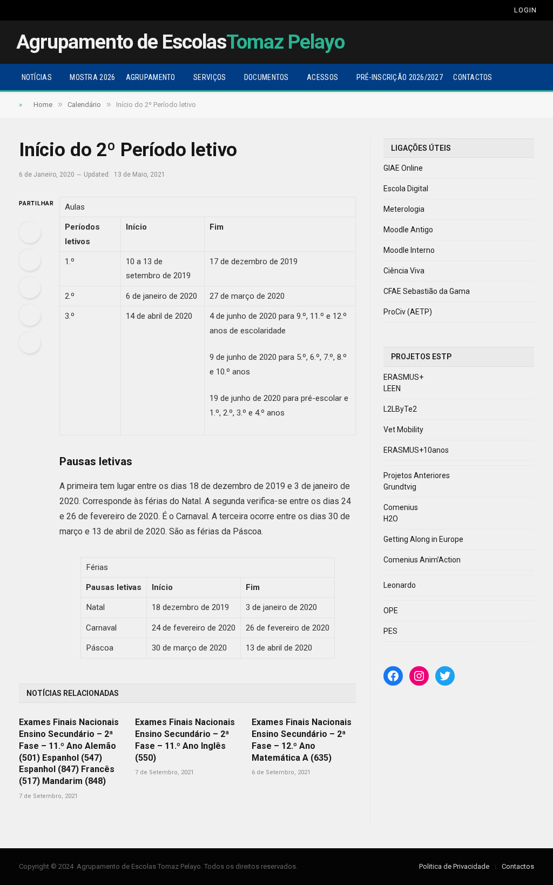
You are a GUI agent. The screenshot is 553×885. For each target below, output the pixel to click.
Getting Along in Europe (423, 539)
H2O (390, 518)
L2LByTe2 (400, 409)
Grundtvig (399, 486)
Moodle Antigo (408, 229)
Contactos (473, 77)
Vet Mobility (403, 429)
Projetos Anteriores (416, 475)
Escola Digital (405, 188)
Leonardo (399, 585)
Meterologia (403, 209)
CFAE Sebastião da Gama (426, 291)
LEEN (392, 388)
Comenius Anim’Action (422, 559)
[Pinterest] (30, 315)
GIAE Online (403, 168)
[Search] (494, 10)
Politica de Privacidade (454, 866)
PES (390, 631)
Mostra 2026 (92, 77)
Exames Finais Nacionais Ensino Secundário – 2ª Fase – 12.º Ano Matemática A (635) (302, 739)
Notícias (37, 77)
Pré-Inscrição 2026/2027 (399, 77)
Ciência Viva (403, 270)
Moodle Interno (409, 250)
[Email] (30, 342)
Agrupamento (151, 77)
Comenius (400, 507)
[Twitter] (30, 260)
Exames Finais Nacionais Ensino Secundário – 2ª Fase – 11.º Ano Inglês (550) (185, 739)
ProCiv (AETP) (407, 311)
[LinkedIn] (30, 287)
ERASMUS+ (403, 377)
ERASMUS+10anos (416, 450)
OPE (390, 610)
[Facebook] (30, 232)
